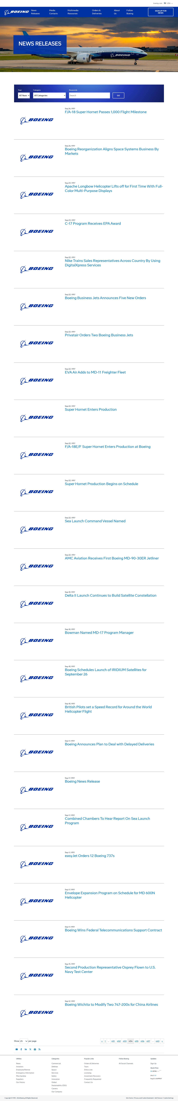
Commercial (56, 1063)
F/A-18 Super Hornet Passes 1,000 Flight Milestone (106, 112)
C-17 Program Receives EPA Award (93, 223)
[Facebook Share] (21, 1049)
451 (113, 1041)
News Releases (35, 12)
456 (142, 1041)
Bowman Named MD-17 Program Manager (99, 632)
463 (157, 1041)
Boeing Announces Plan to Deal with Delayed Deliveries (109, 744)
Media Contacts (53, 12)
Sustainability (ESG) (59, 1085)
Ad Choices (158, 1098)
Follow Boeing (130, 12)
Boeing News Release (82, 781)
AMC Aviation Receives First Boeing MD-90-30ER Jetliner (112, 558)
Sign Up (153, 1063)
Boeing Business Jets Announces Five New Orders (105, 298)
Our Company (57, 1092)
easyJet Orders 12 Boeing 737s (90, 856)
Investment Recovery (92, 1076)
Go (118, 95)
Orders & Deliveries (96, 13)
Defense (55, 1067)
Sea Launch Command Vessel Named (95, 521)
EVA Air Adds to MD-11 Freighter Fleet (95, 372)
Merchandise (21, 1076)
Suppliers (19, 1079)
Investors (19, 1067)
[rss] (39, 1049)
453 (125, 1041)
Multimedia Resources (72, 13)
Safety (54, 1076)
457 (148, 1041)
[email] (17, 1049)
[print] (35, 1049)
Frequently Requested (92, 1079)
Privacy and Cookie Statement (144, 1098)
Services (55, 1073)
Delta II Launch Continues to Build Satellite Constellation (110, 595)
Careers (55, 1089)
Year (20, 90)
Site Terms (129, 1098)
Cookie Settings (168, 1098)
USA (169, 3)
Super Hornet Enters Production (91, 409)
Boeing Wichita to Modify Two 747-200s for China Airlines (111, 1004)
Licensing (87, 1073)
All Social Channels (126, 1063)
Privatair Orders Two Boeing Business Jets (99, 335)
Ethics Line (88, 1070)
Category (37, 90)
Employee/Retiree (23, 1070)
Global (54, 1082)
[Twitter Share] (30, 1049)
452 (119, 1041)
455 (136, 1041)
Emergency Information (25, 1073)
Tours (86, 1067)
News (18, 1063)
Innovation (56, 1079)
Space (54, 1070)
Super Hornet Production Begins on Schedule (101, 484)
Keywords (73, 90)
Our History (20, 1082)
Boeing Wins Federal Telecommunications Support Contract (113, 930)
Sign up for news (160, 12)
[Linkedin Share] (26, 1049)
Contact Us (88, 1082)
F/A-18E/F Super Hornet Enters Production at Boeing (108, 446)
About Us (116, 13)
